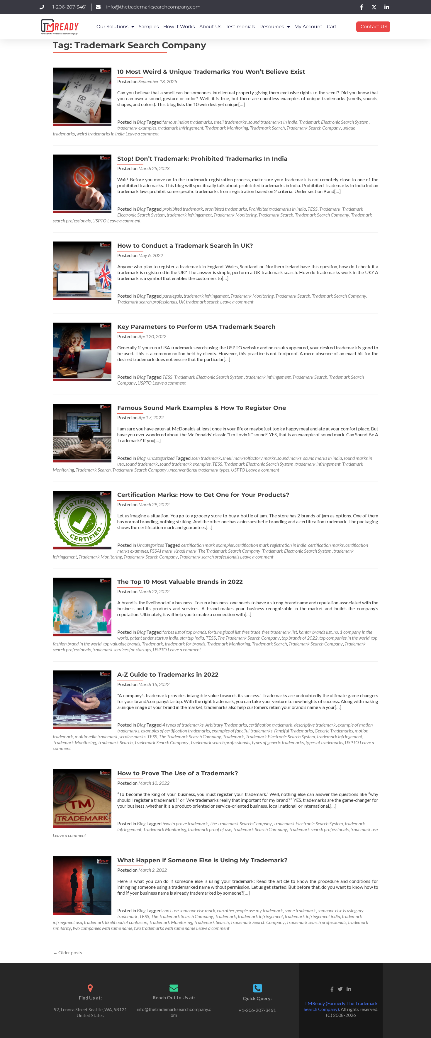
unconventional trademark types (198, 469)
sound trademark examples (185, 464)
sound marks (289, 458)
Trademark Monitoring (226, 127)
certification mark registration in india (270, 545)
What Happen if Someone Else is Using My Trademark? (202, 860)
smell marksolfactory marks (249, 458)
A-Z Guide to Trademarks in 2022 (167, 674)
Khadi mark (185, 551)
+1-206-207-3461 (257, 1010)
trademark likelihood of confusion (115, 922)
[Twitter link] (340, 988)
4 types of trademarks (182, 724)
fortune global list (224, 632)
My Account (308, 26)
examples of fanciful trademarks (242, 730)
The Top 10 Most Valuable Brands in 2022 (180, 581)
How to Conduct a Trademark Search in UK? (185, 245)
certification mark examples (207, 545)
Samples (149, 26)
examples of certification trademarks (175, 730)
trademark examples (136, 127)
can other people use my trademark (250, 910)
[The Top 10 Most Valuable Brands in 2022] (82, 606)
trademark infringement (180, 127)
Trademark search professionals (147, 301)
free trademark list (279, 632)
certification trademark (270, 724)
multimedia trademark (96, 736)
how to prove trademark (185, 823)
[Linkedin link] (349, 988)
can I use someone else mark (188, 910)
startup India (192, 637)
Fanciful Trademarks (293, 730)
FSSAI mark (161, 551)
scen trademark (206, 458)
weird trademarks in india (101, 133)
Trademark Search (267, 127)
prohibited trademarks (226, 209)
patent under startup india (154, 637)
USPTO (99, 220)
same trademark (300, 910)
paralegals (172, 296)
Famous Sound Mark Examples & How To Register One (201, 407)
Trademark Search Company (313, 127)
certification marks (326, 545)
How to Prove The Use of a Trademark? (177, 773)
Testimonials (240, 26)
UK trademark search (199, 301)
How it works (179, 26)
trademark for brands (185, 643)
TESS (313, 209)
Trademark (329, 209)
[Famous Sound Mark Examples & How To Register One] (82, 432)
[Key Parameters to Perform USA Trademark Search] (82, 351)
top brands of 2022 (299, 637)
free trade (251, 632)
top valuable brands (121, 643)
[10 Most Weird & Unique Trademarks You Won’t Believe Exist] (82, 96)
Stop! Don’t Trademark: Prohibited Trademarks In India (202, 158)
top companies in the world (344, 637)
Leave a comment (142, 133)
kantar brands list (315, 632)
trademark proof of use (209, 829)
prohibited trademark (182, 209)
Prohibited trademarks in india (277, 209)
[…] (241, 104)
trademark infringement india (312, 916)
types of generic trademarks (278, 742)
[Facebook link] (332, 988)
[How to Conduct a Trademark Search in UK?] (82, 270)
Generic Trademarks (334, 730)
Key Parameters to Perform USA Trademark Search (196, 326)
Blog (141, 122)
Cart (332, 26)
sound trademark (141, 464)
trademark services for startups (121, 649)
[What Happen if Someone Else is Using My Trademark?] (82, 885)
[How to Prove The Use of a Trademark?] (82, 798)
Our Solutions (112, 26)
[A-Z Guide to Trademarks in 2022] (82, 699)
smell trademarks (230, 122)
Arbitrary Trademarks (226, 724)
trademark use (364, 829)
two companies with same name (102, 928)
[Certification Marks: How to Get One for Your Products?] (82, 519)
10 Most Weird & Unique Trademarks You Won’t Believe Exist (211, 71)
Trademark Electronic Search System (334, 122)
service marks (132, 736)
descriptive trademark (315, 724)
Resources (271, 26)
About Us (210, 26)
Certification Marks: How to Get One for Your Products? (203, 494)
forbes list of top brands (184, 632)
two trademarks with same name (164, 928)
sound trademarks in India (272, 122)
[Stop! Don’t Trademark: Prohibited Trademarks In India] (82, 183)
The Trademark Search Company (229, 551)
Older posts (67, 952)
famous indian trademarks (187, 122)
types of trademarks (324, 742)
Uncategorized (160, 458)
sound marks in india (322, 458)
